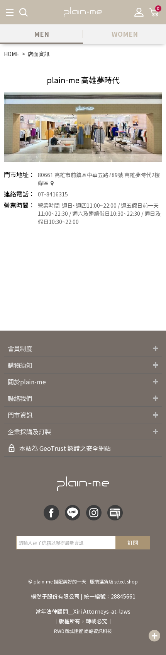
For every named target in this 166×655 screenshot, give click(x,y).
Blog (115, 512)
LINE (72, 512)
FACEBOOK (51, 512)
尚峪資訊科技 (98, 631)
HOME (11, 54)
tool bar (154, 635)
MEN (41, 34)
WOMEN (125, 34)
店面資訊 (38, 54)
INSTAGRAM (94, 512)
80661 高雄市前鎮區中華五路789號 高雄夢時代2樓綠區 (99, 179)
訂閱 (132, 542)
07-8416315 (53, 194)
